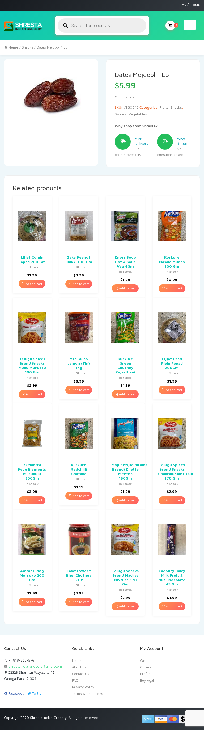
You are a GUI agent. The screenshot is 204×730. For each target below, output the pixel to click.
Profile (145, 674)
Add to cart (33, 284)
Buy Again (148, 680)
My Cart (170, 25)
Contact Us (80, 674)
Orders (145, 667)
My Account (191, 4)
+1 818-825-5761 (21, 660)
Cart (143, 660)
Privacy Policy (83, 687)
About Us (79, 667)
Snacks (27, 47)
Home (77, 660)
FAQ (75, 680)
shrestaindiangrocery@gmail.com (35, 666)
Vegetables (138, 114)
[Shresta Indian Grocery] (23, 25)
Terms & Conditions (87, 694)
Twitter (37, 693)
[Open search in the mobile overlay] (102, 25)
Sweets (121, 114)
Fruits (164, 107)
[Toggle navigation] (190, 25)
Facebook (15, 693)
